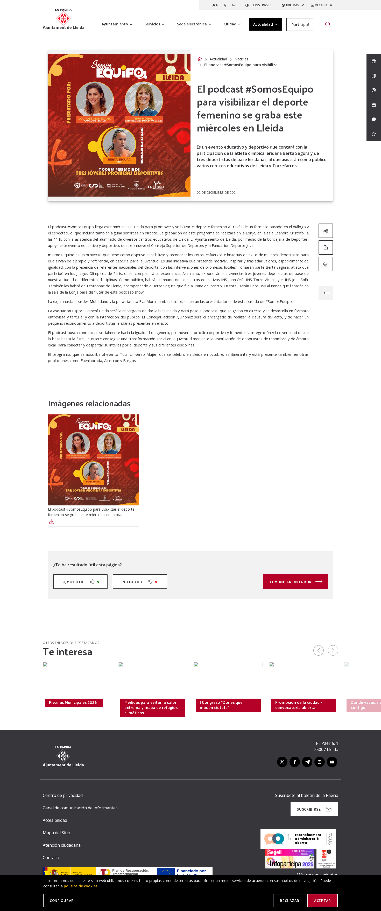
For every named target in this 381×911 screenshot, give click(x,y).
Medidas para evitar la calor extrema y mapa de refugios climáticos (151, 707)
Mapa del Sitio (56, 833)
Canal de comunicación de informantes (80, 808)
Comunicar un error (291, 582)
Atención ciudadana (62, 845)
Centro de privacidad (63, 795)
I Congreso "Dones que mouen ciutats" (221, 705)
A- (233, 5)
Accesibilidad (55, 820)
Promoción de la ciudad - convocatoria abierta (298, 705)
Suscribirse (309, 809)
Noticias (241, 59)
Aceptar (322, 900)
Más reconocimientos (317, 875)
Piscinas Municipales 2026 (73, 702)
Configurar (62, 900)
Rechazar (289, 900)
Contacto (51, 857)
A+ (215, 5)
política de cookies (80, 886)
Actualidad (218, 59)
